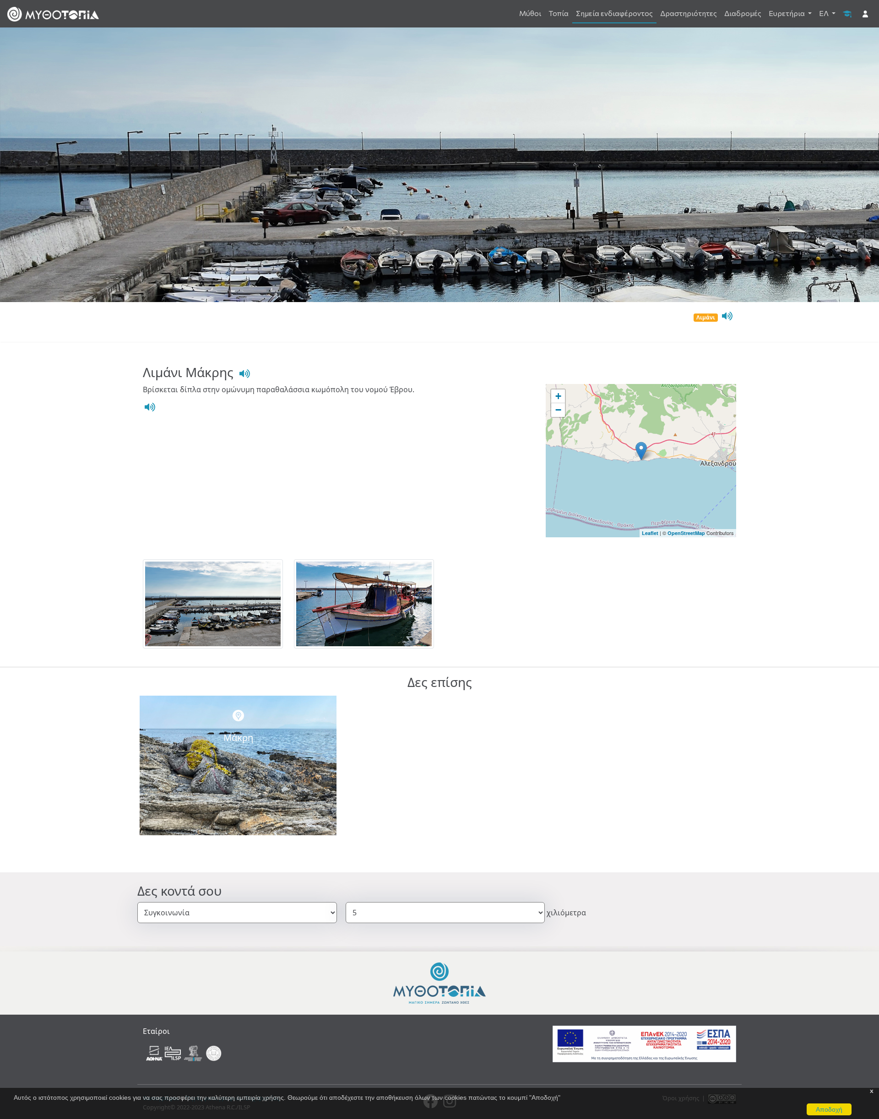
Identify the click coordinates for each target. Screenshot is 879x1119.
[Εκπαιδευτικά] (847, 13)
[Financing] (644, 1043)
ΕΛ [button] (824, 13)
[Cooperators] (184, 1053)
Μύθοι (530, 13)
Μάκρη (238, 737)
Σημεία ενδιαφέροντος (614, 13)
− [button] (558, 410)
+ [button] (558, 396)
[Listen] (726, 316)
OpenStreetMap (686, 533)
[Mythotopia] (53, 14)
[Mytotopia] (439, 983)
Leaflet (650, 533)
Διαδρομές (742, 13)
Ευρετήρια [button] (787, 13)
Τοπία (558, 13)
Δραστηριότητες (688, 13)
